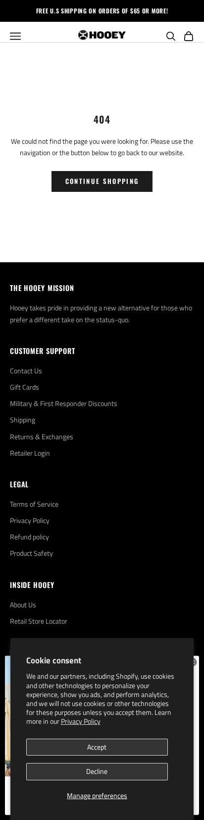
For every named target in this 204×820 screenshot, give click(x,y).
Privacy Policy (81, 721)
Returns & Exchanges (41, 436)
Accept (96, 747)
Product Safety (31, 553)
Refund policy (29, 536)
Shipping (22, 419)
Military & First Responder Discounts (63, 403)
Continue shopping (102, 181)
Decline (96, 771)
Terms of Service (34, 504)
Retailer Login (30, 453)
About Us (23, 604)
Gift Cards (24, 387)
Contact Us (26, 370)
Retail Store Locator (38, 621)
